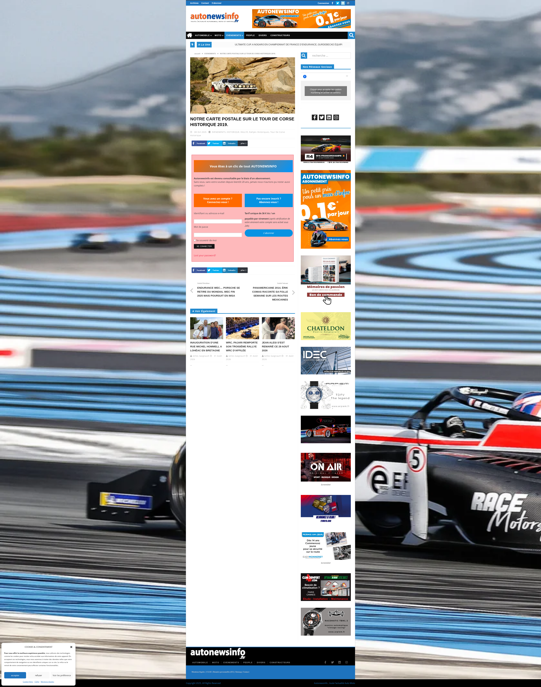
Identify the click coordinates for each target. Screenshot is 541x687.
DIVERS (263, 35)
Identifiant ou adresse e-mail (209, 213)
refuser (38, 675)
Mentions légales (47, 682)
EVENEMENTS (233, 35)
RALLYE (244, 132)
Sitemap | (239, 672)
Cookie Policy (28, 682)
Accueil (189, 35)
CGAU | (210, 672)
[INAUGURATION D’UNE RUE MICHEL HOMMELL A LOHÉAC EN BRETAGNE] (206, 328)
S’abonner (216, 3)
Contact (205, 3)
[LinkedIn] (343, 3)
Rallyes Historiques (259, 132)
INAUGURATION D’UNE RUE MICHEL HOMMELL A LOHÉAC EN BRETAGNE (248, 44)
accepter (15, 675)
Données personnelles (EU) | (224, 672)
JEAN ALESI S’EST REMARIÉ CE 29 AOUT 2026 (275, 346)
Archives (194, 3)
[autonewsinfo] (215, 17)
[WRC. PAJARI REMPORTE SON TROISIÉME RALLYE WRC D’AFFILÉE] (242, 328)
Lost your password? (205, 255)
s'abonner (268, 233)
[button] (71, 647)
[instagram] (348, 3)
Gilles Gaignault (201, 356)
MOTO (218, 35)
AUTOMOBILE (202, 35)
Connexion (323, 3)
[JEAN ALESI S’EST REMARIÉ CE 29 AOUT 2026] (278, 328)
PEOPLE (250, 35)
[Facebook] (333, 3)
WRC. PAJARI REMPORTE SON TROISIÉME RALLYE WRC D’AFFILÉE (340, 44)
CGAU (37, 682)
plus (243, 143)
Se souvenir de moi (206, 240)
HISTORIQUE (233, 132)
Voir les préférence (62, 675)
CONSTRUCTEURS (280, 35)
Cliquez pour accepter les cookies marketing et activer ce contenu (326, 91)
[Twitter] (338, 3)
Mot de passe (201, 226)
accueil (197, 53)
